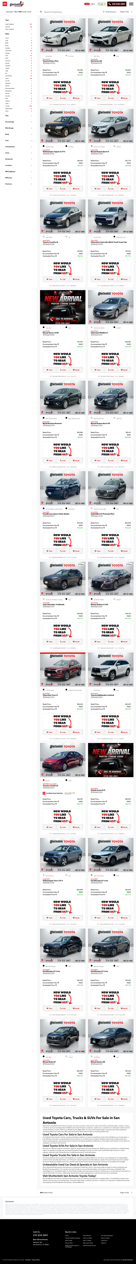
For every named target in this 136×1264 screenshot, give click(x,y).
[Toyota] (5, 4)
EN (88, 4)
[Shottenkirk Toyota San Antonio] (17, 4)
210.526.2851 (118, 4)
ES (94, 4)
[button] (84, 35)
